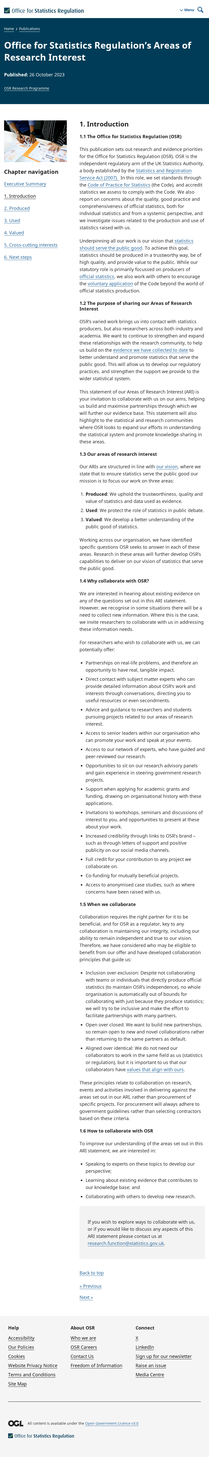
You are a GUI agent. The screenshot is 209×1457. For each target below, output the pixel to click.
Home (9, 28)
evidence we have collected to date (150, 350)
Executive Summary (25, 184)
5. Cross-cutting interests (31, 245)
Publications (29, 28)
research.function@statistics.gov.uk (126, 1243)
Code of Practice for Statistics (119, 185)
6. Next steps (18, 257)
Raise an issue (151, 1365)
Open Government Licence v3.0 (111, 1423)
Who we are (83, 1338)
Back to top (92, 1273)
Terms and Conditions (32, 1374)
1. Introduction (20, 196)
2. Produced (17, 208)
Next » (86, 1297)
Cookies (16, 1356)
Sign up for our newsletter (164, 1356)
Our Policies (21, 1347)
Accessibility (21, 1338)
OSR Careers (84, 1347)
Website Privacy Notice (32, 1365)
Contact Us (82, 1356)
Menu (189, 10)
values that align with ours (155, 1069)
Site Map (17, 1384)
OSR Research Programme (26, 88)
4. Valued (14, 233)
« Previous (91, 1286)
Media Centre (150, 1374)
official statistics (97, 276)
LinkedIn (145, 1347)
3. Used (12, 220)
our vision (167, 466)
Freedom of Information (96, 1365)
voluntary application (110, 283)
